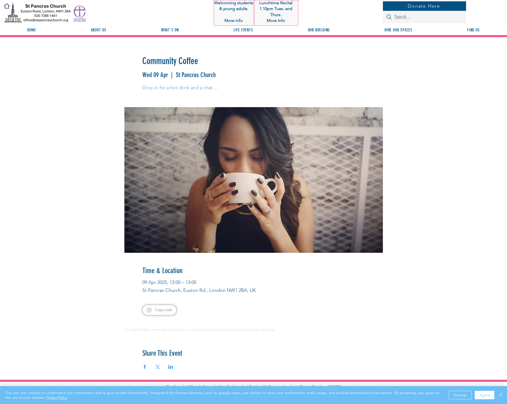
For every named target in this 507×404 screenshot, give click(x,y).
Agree (484, 395)
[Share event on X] (157, 367)
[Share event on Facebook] (144, 367)
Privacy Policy (57, 397)
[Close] (500, 395)
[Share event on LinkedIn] (170, 367)
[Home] (7, 6)
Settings (460, 395)
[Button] (234, 12)
